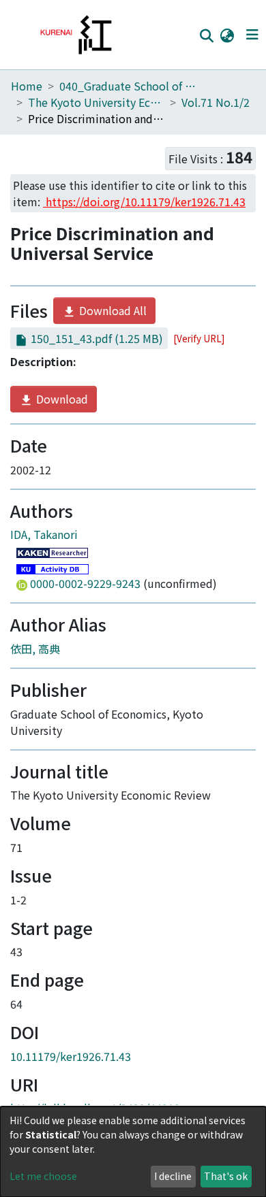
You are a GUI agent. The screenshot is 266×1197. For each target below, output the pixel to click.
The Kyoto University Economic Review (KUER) (96, 102)
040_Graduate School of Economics (127, 86)
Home (26, 86)
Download (60, 399)
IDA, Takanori (44, 534)
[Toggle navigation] (252, 34)
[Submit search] (206, 35)
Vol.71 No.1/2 (215, 102)
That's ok (226, 1176)
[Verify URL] (198, 338)
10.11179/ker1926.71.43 (70, 1056)
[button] (227, 35)
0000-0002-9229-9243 (85, 583)
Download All (111, 310)
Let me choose (43, 1176)
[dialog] (133, 1151)
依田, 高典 (35, 648)
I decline (173, 1176)
